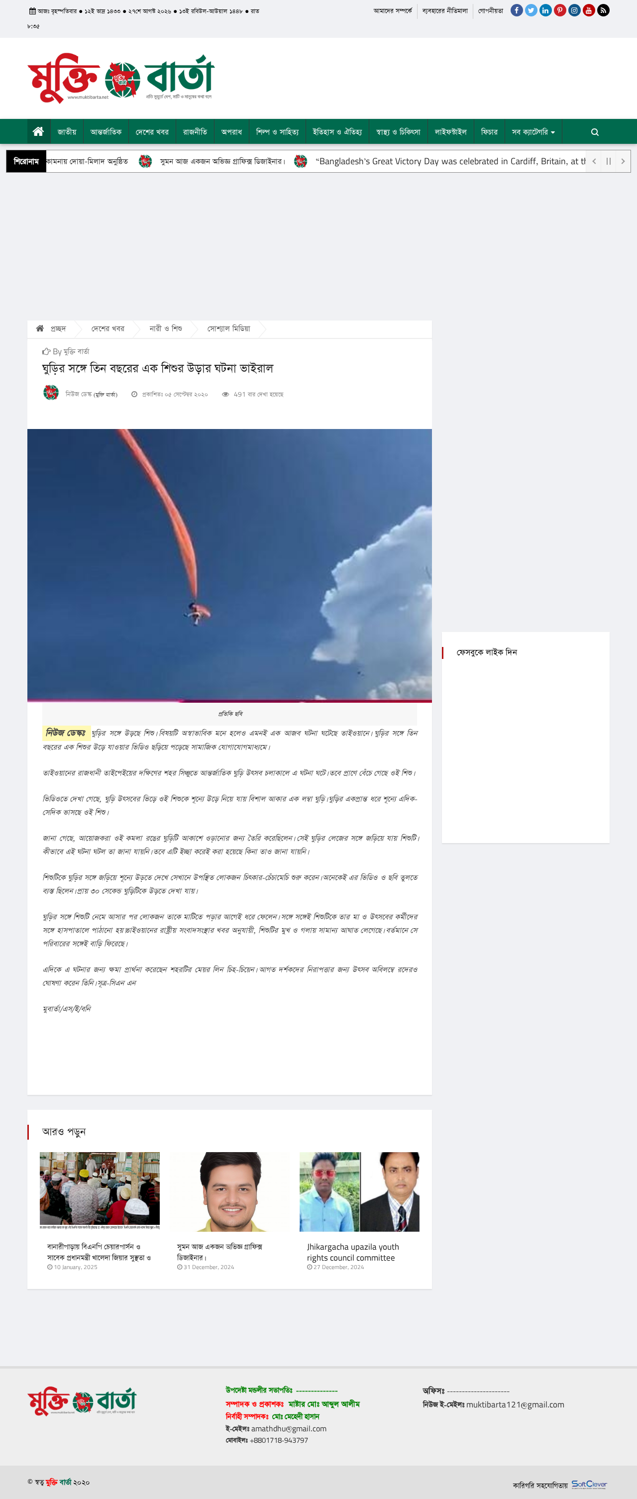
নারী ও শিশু (166, 328)
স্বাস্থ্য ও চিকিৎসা (398, 132)
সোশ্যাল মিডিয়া (229, 328)
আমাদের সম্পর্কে (393, 11)
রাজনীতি (195, 132)
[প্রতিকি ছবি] (229, 566)
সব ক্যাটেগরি (530, 132)
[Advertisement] (318, 246)
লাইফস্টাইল (451, 132)
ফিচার (489, 132)
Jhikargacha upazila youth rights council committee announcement (353, 1258)
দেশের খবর (152, 132)
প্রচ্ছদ (57, 328)
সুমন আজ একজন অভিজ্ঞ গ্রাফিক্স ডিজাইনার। (195, 161)
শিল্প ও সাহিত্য (277, 132)
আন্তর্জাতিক (106, 132)
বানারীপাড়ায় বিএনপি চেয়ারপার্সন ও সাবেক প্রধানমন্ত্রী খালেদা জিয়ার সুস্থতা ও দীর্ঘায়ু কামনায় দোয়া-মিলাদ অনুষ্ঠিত (99, 1258)
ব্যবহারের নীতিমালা (445, 11)
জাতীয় (67, 132)
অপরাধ (231, 132)
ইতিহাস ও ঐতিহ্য (337, 132)
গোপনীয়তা (490, 11)
